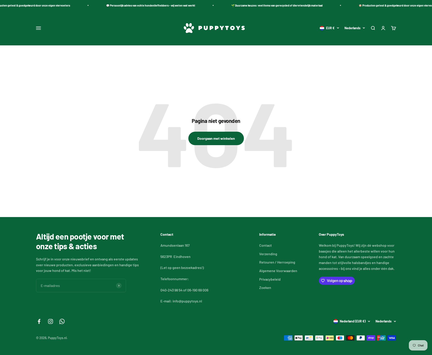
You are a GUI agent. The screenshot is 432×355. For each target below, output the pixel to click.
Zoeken (265, 287)
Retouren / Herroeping (277, 262)
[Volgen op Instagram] (50, 321)
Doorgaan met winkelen (216, 138)
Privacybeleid (270, 279)
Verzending (268, 254)
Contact (265, 245)
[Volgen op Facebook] (39, 321)
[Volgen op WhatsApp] (62, 321)
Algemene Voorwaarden (278, 270)
